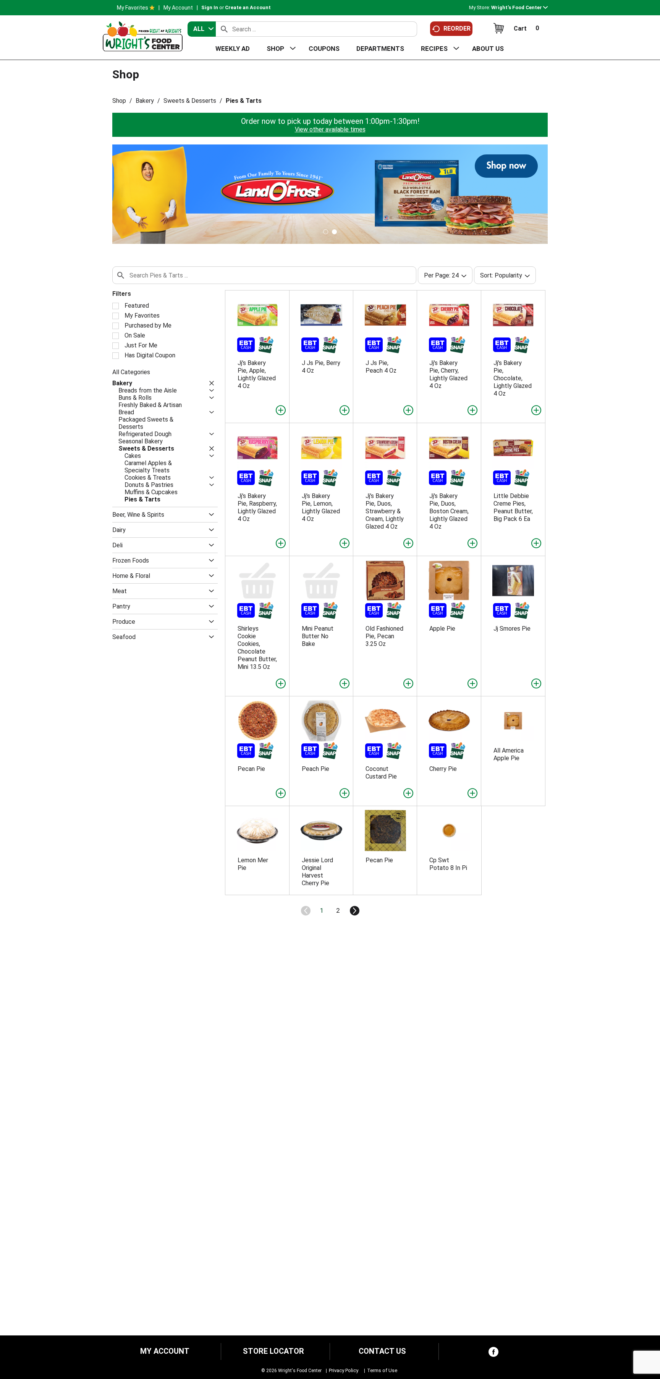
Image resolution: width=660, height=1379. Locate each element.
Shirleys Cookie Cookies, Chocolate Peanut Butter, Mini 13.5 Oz (257, 647)
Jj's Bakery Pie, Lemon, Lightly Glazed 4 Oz (321, 507)
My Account (178, 8)
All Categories (131, 372)
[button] (519, 7)
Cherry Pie (443, 768)
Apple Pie (442, 628)
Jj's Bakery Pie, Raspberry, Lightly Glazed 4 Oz (257, 507)
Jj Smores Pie (512, 628)
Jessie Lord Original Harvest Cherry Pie (317, 872)
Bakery (145, 100)
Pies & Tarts (244, 100)
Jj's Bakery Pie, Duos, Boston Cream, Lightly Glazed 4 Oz (449, 511)
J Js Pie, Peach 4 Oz (381, 366)
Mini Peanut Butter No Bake (317, 636)
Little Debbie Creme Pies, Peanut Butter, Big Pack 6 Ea (513, 507)
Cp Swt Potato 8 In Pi (448, 864)
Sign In (209, 7)
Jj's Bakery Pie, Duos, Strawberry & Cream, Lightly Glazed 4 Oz (385, 511)
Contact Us (382, 1351)
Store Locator (273, 1351)
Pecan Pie (251, 768)
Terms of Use (382, 1370)
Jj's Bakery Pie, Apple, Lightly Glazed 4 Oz (257, 374)
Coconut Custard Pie (381, 772)
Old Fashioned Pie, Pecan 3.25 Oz (384, 636)
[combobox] (202, 29)
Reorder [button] (457, 28)
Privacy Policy (343, 1370)
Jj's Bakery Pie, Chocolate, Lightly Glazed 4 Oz (512, 378)
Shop (119, 100)
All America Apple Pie (508, 754)
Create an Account (248, 7)
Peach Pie (315, 768)
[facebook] (493, 1353)
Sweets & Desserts (189, 100)
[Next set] (354, 911)
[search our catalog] (224, 29)
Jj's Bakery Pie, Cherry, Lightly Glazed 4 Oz (448, 374)
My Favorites (132, 8)
